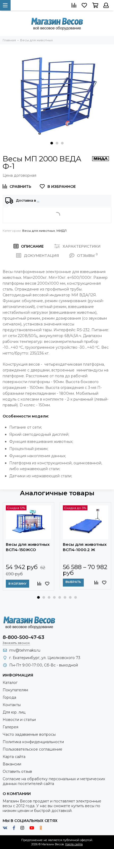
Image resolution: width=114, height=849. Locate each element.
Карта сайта (14, 756)
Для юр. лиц (14, 712)
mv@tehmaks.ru (24, 650)
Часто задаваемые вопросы (29, 734)
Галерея (10, 727)
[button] (51, 143)
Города (9, 697)
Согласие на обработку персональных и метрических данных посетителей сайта (54, 781)
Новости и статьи (19, 719)
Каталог (10, 682)
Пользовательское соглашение (32, 749)
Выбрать (73, 582)
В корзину (17, 583)
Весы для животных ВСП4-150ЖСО (28, 547)
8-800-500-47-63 (23, 637)
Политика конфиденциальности (33, 741)
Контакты (12, 704)
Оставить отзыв (17, 771)
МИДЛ (61, 231)
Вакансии (12, 764)
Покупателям (15, 690)
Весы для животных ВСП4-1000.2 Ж (85, 547)
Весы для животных (38, 231)
